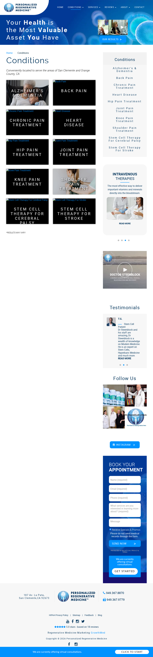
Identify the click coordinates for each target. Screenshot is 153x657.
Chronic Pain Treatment (27, 122)
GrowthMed (98, 632)
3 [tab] (125, 240)
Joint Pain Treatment (74, 152)
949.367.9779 (115, 600)
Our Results (110, 39)
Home (60, 7)
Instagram (123, 444)
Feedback (89, 615)
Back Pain (74, 90)
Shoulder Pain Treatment (74, 181)
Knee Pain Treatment (27, 181)
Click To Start (132, 652)
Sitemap (76, 615)
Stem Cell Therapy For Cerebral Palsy (27, 211)
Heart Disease (74, 122)
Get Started (125, 571)
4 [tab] (128, 240)
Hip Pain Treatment (27, 152)
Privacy (134, 551)
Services (93, 7)
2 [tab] (122, 240)
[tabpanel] (125, 199)
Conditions (75, 7)
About (124, 7)
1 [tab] (118, 240)
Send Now (119, 543)
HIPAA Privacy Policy (58, 615)
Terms (124, 552)
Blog (100, 615)
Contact (139, 7)
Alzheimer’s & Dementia (27, 92)
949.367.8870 (114, 593)
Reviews (110, 7)
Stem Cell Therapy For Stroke (74, 211)
